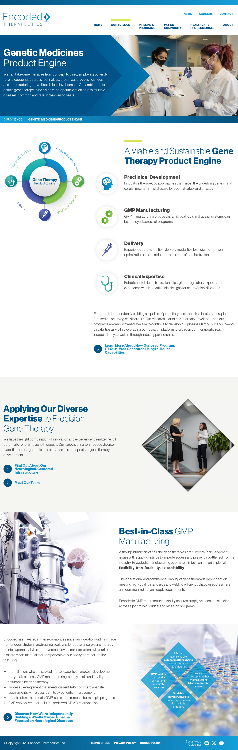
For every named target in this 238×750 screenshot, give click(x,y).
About (228, 24)
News (188, 13)
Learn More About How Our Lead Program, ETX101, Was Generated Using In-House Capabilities (140, 349)
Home (98, 24)
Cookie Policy (150, 743)
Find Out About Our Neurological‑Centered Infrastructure (34, 469)
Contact (226, 13)
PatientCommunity (173, 26)
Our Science (120, 24)
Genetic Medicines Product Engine (55, 119)
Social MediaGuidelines (194, 743)
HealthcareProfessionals (202, 26)
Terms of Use (100, 743)
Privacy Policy (125, 743)
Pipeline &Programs (147, 26)
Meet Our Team (27, 482)
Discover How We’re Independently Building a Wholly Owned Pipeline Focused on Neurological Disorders (44, 717)
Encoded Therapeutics (27, 19)
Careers (206, 13)
